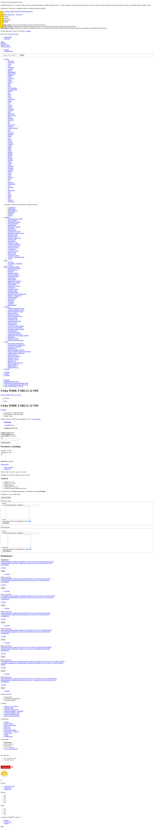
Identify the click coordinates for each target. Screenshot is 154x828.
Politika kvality (8, 736)
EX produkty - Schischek (11, 731)
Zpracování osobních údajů (12, 716)
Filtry (5, 260)
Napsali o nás (8, 733)
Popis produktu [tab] (8, 467)
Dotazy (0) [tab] (7, 469)
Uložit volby (4, 21)
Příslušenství (4, 560)
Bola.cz (8, 46)
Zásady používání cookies (11, 714)
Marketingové (6, 20)
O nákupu (7, 372)
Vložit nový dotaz (5, 497)
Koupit (3, 571)
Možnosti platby (8, 708)
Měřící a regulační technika (12, 267)
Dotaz (4, 519)
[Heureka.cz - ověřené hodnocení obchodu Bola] (4, 777)
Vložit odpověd (7, 551)
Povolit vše (19, 14)
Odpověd (4, 547)
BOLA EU (7, 727)
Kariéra (6, 735)
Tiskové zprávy (8, 723)
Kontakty (7, 375)
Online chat (7, 789)
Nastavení (4, 14)
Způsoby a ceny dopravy (11, 706)
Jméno (4, 503)
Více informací (36, 419)
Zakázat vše (11, 14)
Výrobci (6, 59)
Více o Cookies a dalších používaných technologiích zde (17, 11)
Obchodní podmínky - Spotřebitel (13, 711)
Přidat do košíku (5, 442)
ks (1, 437)
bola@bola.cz (8, 787)
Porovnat (6, 398)
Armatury (7, 217)
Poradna (6, 373)
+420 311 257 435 (13, 34)
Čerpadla (6, 307)
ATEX (6, 342)
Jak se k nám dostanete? (11, 749)
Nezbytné (5, 16)
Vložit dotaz (6, 523)
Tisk (5, 401)
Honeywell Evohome (10, 730)
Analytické (5, 18)
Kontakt (28, 31)
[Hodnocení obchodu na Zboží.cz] (7, 768)
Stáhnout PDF (5, 464)
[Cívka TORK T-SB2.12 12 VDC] (11, 395)
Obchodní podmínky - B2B (12, 713)
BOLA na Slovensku (10, 725)
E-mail (4, 505)
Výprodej (7, 369)
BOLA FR (7, 728)
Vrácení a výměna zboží (11, 709)
